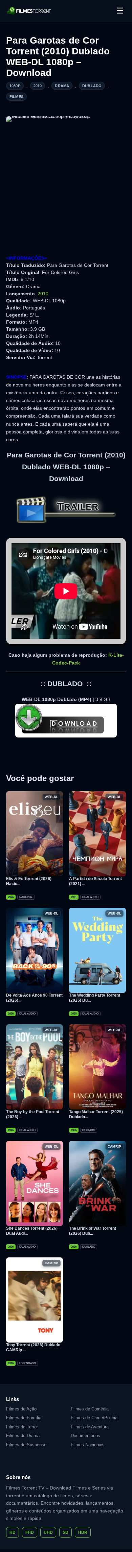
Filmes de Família (23, 1417)
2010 (38, 86)
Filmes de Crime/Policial (94, 1417)
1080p (14, 86)
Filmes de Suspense (26, 1444)
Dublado (92, 86)
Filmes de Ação (21, 1408)
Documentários (85, 1435)
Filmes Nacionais (88, 1444)
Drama (62, 86)
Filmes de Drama (23, 1435)
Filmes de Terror (22, 1426)
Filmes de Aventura (90, 1426)
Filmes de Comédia (90, 1408)
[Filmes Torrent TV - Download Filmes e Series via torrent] (29, 11)
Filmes (16, 97)
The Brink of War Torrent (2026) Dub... (92, 1231)
